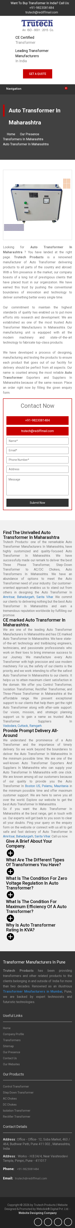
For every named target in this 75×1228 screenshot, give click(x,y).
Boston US (32, 786)
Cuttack (23, 726)
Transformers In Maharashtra (23, 139)
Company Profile (13, 1034)
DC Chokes (10, 1104)
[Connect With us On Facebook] (38, 1222)
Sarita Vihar (44, 597)
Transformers (12, 1040)
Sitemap (8, 1046)
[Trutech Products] (37, 26)
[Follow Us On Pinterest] (68, 1222)
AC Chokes (10, 1098)
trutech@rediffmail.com (41, 12)
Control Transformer (16, 1086)
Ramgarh (35, 726)
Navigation (36, 88)
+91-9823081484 (41, 8)
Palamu (47, 786)
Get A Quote (37, 73)
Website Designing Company (38, 1213)
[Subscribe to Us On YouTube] (48, 1222)
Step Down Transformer (18, 1092)
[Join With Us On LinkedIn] (58, 1222)
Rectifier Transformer (16, 1116)
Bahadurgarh (25, 597)
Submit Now (37, 502)
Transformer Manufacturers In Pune (34, 962)
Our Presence (29, 134)
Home (11, 134)
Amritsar (9, 597)
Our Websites (11, 1064)
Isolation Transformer (16, 1110)
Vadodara (9, 726)
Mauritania (61, 786)
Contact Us (10, 1058)
